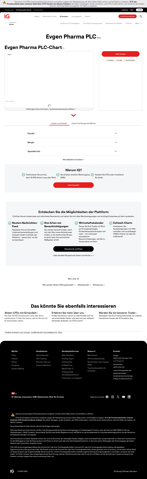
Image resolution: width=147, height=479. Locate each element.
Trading (36, 16)
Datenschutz (43, 397)
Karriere (133, 471)
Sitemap (17, 397)
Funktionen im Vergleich (72, 378)
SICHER (119, 60)
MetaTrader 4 (67, 368)
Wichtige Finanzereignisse (92, 23)
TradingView (67, 362)
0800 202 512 (118, 358)
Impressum (27, 397)
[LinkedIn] (129, 396)
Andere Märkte (17, 368)
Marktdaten (92, 355)
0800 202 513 (118, 367)
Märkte (14, 351)
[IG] (7, 16)
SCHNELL (111, 60)
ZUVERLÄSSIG (130, 60)
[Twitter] (118, 396)
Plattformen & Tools (49, 16)
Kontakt (116, 351)
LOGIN (139, 10)
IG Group (118, 471)
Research (91, 351)
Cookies (60, 397)
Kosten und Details (59, 123)
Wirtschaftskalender (96, 358)
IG (12, 397)
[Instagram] (112, 396)
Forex (13, 355)
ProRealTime (67, 365)
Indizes (14, 358)
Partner (126, 471)
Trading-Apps (67, 358)
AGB (35, 397)
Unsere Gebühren (43, 365)
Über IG (87, 16)
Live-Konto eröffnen (127, 16)
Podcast (129, 23)
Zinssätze (15, 365)
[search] (140, 16)
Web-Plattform (68, 355)
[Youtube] (123, 396)
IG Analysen (64, 16)
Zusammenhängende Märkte (84, 123)
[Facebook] (107, 396)
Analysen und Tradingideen (70, 23)
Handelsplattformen (70, 351)
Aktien (14, 362)
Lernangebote (77, 16)
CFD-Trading (41, 358)
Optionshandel (42, 355)
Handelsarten (41, 351)
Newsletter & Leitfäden (114, 23)
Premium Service (43, 362)
